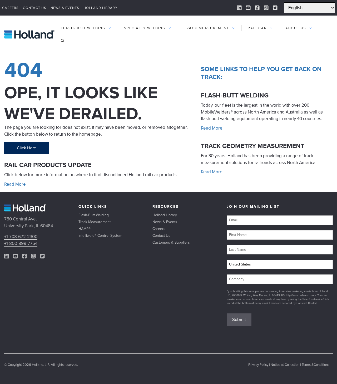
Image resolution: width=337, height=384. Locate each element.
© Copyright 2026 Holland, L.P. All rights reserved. (41, 364)
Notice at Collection (285, 364)
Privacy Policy (258, 364)
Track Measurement (206, 28)
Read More (15, 184)
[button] (62, 41)
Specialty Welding (144, 28)
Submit (239, 319)
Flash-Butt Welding (83, 28)
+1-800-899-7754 (20, 243)
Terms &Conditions (315, 364)
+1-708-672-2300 (20, 236)
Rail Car (257, 28)
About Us (295, 28)
